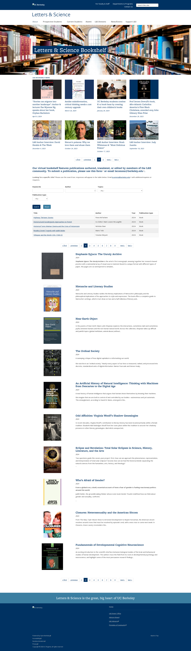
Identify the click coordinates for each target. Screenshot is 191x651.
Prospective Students (52, 21)
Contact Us (128, 7)
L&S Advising (114, 621)
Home (111, 607)
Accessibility (36, 638)
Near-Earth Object (86, 318)
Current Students (74, 21)
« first (79, 160)
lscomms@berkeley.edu (129, 171)
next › (110, 160)
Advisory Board (114, 617)
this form (97, 171)
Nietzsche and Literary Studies (94, 286)
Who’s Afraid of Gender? (90, 480)
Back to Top (155, 636)
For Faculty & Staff (102, 4)
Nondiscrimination (38, 641)
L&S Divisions (100, 21)
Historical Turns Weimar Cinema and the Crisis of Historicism (56, 226)
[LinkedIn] (39, 611)
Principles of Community (118, 625)
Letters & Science (51, 14)
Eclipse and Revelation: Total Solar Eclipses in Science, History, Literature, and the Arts (114, 449)
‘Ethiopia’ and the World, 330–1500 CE (48, 235)
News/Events (116, 21)
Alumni (89, 21)
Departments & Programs (123, 4)
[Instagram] (43, 611)
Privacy (35, 644)
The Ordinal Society (88, 351)
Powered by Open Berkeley (41, 636)
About (35, 21)
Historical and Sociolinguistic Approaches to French (52, 222)
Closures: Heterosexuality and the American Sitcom (107, 512)
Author (68, 187)
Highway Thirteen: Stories (43, 217)
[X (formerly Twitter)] (34, 611)
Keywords (36, 187)
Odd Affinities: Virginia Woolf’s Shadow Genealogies (107, 415)
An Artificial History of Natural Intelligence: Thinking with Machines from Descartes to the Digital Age (117, 385)
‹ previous (88, 160)
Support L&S (131, 21)
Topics (100, 187)
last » (117, 160)
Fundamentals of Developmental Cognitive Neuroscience (110, 544)
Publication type (39, 195)
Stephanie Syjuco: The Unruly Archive (99, 254)
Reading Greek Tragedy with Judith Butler (49, 230)
